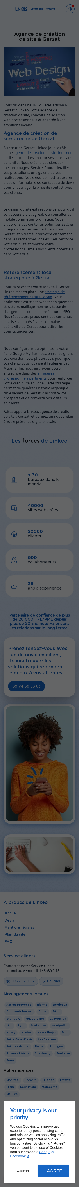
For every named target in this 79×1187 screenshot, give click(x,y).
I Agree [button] (53, 1170)
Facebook (18, 1156)
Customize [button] (23, 1170)
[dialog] (39, 1142)
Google (44, 1152)
